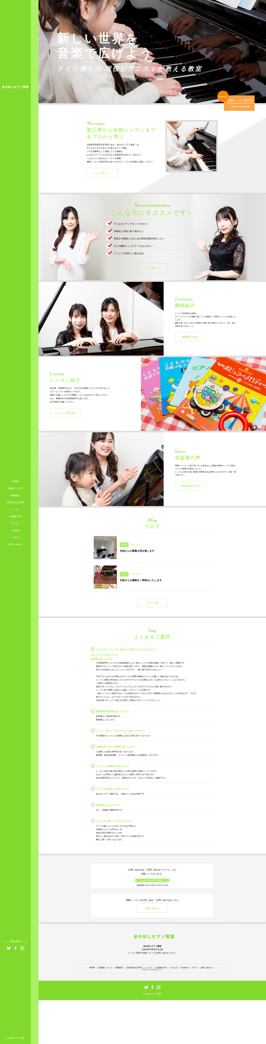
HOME (15, 481)
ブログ (15, 537)
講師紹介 (15, 495)
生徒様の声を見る (190, 486)
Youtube (15, 530)
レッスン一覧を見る (65, 413)
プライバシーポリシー (151, 969)
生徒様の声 (15, 516)
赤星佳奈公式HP (15, 502)
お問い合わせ (15, 544)
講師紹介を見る (190, 337)
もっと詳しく (102, 172)
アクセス (15, 523)
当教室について (15, 488)
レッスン (15, 509)
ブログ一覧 (152, 602)
